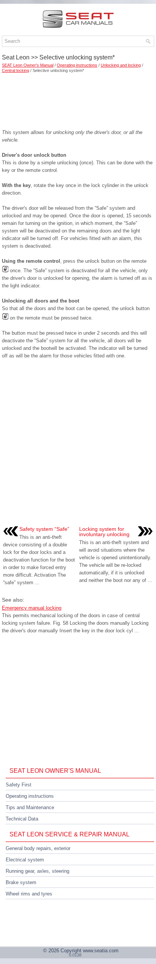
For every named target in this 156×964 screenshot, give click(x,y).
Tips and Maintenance (30, 807)
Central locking (15, 70)
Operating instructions (77, 65)
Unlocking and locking (121, 65)
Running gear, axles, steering (37, 871)
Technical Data (22, 819)
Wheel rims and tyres (29, 894)
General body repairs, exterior (38, 848)
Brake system (21, 882)
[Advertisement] (78, 98)
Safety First (18, 785)
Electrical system (25, 860)
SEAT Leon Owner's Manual (27, 65)
